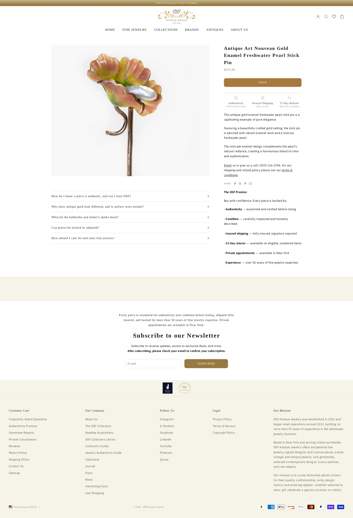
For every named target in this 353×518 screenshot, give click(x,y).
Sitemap (14, 473)
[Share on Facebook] (234, 183)
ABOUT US (239, 29)
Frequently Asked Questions (28, 419)
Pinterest (166, 452)
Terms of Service (224, 426)
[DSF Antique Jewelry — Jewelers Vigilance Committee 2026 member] (185, 388)
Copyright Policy (224, 432)
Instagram (167, 419)
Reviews (14, 446)
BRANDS (192, 29)
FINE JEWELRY (134, 29)
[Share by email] (250, 183)
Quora (164, 459)
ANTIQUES (215, 29)
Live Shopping (94, 493)
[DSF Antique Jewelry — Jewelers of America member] (167, 388)
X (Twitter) (167, 426)
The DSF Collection (98, 426)
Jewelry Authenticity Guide (103, 452)
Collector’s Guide (97, 446)
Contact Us (16, 466)
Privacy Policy (222, 419)
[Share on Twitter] (240, 183)
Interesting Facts (96, 486)
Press (89, 473)
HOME (110, 29)
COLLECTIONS (166, 29)
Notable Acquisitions (99, 432)
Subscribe (206, 363)
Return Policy (18, 452)
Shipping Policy (19, 459)
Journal (90, 466)
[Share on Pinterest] (245, 183)
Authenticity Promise (23, 426)
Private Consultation (22, 439)
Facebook (166, 432)
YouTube (166, 446)
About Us (91, 419)
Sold (262, 82)
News (89, 479)
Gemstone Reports (21, 432)
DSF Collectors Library (100, 439)
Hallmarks (92, 459)
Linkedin (166, 439)
